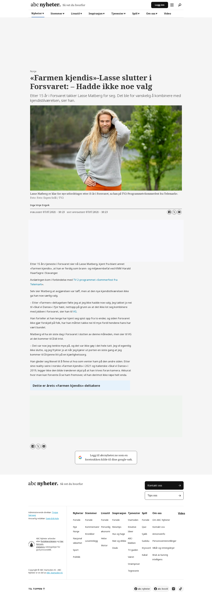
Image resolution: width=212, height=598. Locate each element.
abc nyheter (144, 588)
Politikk (76, 556)
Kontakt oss (154, 485)
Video (167, 13)
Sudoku (145, 540)
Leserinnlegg (91, 540)
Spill (135, 13)
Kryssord (146, 547)
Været (131, 556)
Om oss (150, 13)
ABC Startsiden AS (55, 572)
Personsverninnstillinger (164, 540)
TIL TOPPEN (35, 588)
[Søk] (180, 5)
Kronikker (90, 533)
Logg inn (159, 4)
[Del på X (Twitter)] (174, 212)
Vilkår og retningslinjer (163, 547)
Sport (76, 549)
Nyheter (37, 13)
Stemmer (56, 13)
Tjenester (117, 13)
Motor (104, 545)
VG (75, 311)
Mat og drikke (119, 540)
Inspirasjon (96, 13)
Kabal (144, 554)
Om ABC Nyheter (161, 519)
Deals (115, 547)
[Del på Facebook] (169, 212)
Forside (76, 519)
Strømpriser (134, 563)
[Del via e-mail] (179, 212)
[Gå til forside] (90, 5)
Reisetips (116, 526)
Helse (104, 538)
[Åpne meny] (172, 5)
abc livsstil (163, 588)
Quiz (144, 526)
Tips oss (152, 495)
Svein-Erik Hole (52, 518)
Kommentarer (92, 526)
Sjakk (144, 533)
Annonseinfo (158, 533)
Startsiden (133, 519)
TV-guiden (133, 549)
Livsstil (75, 13)
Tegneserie (133, 570)
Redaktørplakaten (48, 541)
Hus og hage (118, 533)
